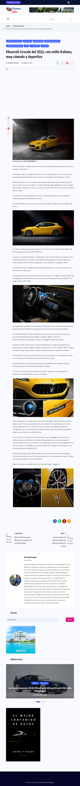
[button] (34, 701)
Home (8, 26)
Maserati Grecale (18, 26)
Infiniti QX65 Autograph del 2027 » (40, 690)
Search (70, 620)
